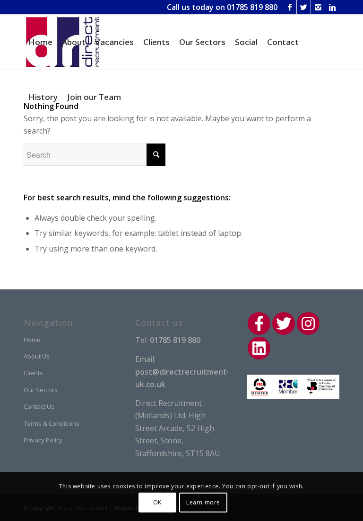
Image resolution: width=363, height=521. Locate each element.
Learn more (203, 502)
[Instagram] (318, 7)
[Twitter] (304, 7)
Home (32, 339)
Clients (33, 372)
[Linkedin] (332, 7)
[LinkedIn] (259, 348)
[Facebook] (289, 7)
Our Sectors (41, 390)
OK (157, 502)
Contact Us (39, 406)
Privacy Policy (43, 440)
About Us (37, 356)
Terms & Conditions (51, 423)
